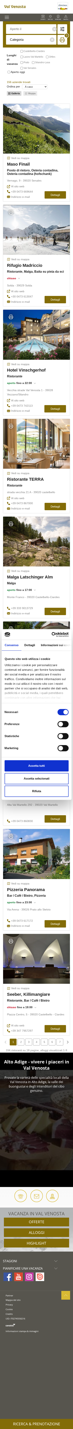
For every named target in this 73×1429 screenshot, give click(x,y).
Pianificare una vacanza (23, 1268)
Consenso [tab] (11, 645)
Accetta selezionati (36, 778)
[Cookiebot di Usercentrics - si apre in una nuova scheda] (52, 634)
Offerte (36, 1221)
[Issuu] (40, 1277)
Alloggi (36, 1232)
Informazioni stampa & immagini (22, 1331)
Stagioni (10, 1261)
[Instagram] (29, 1277)
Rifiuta (36, 791)
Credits (9, 1313)
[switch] (63, 724)
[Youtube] (18, 1277)
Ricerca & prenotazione (36, 1423)
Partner (9, 1295)
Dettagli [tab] (29, 645)
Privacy (9, 1304)
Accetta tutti (36, 765)
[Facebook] (8, 1277)
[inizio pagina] (65, 1295)
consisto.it (10, 1325)
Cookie (9, 1309)
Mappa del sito (13, 1299)
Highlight (36, 1243)
